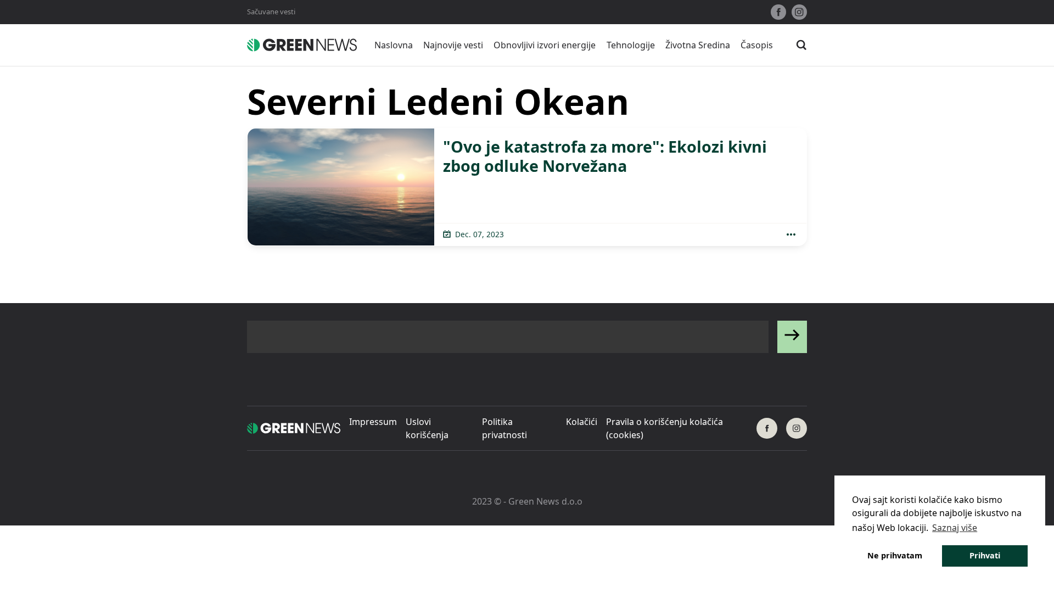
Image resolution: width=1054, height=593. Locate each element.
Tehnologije (631, 45)
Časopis (757, 45)
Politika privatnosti (504, 428)
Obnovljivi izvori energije (545, 45)
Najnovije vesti (453, 45)
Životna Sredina (697, 45)
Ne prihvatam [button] (894, 555)
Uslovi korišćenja (427, 428)
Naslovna (393, 45)
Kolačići (581, 422)
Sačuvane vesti (271, 11)
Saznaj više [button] (954, 528)
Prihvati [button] (984, 555)
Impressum (373, 422)
